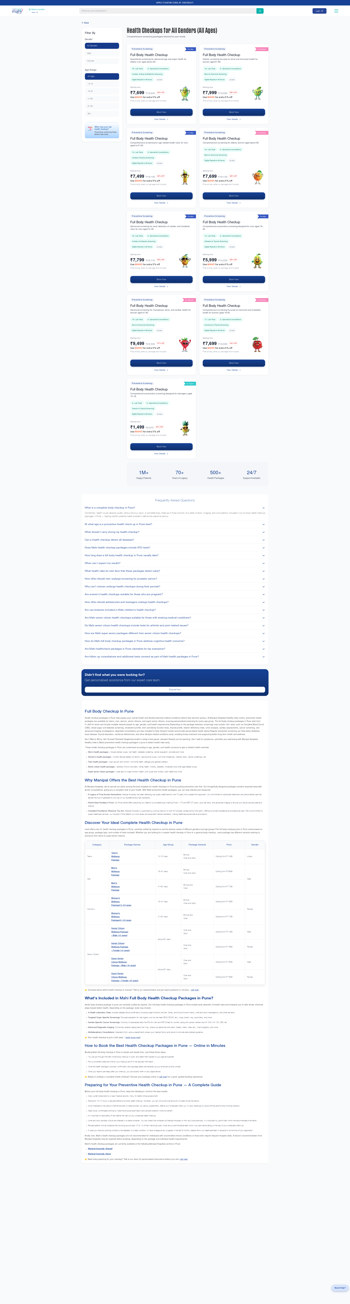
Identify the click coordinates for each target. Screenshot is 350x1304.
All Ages (91, 76)
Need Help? (340, 1288)
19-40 (90, 91)
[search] (260, 11)
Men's (114, 868)
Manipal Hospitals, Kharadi (100, 1148)
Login (318, 11)
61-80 (90, 106)
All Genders (92, 46)
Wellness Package (119, 932)
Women (90, 61)
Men (89, 53)
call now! (195, 989)
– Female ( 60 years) (120, 950)
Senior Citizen (117, 928)
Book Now (161, 112)
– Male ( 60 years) (119, 935)
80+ (89, 114)
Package (115, 860)
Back (86, 23)
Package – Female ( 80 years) (124, 980)
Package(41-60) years (121, 920)
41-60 (90, 99)
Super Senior (117, 958)
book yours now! (133, 1037)
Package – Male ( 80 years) (123, 965)
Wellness (115, 856)
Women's (115, 898)
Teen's (114, 853)
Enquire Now (175, 690)
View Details (159, 119)
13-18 (90, 84)
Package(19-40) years (121, 905)
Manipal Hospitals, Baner (99, 1154)
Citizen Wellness (119, 962)
